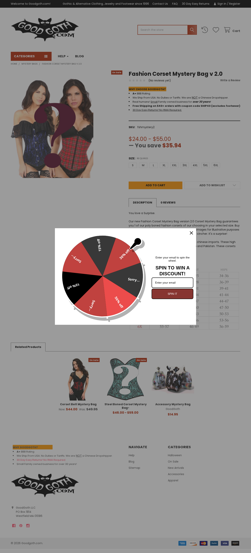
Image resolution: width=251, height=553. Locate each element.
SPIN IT (172, 293)
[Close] (191, 233)
